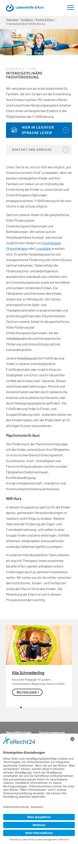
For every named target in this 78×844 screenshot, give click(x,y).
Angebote (27, 19)
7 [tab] (45, 708)
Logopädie (43, 248)
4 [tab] (33, 708)
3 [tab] (29, 708)
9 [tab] (53, 708)
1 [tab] (21, 708)
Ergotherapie (51, 243)
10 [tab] (57, 708)
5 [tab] (37, 708)
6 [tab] (41, 708)
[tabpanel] (39, 666)
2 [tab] (25, 708)
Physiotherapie (17, 248)
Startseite (12, 19)
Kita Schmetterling (28, 673)
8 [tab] (49, 708)
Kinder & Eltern (45, 19)
